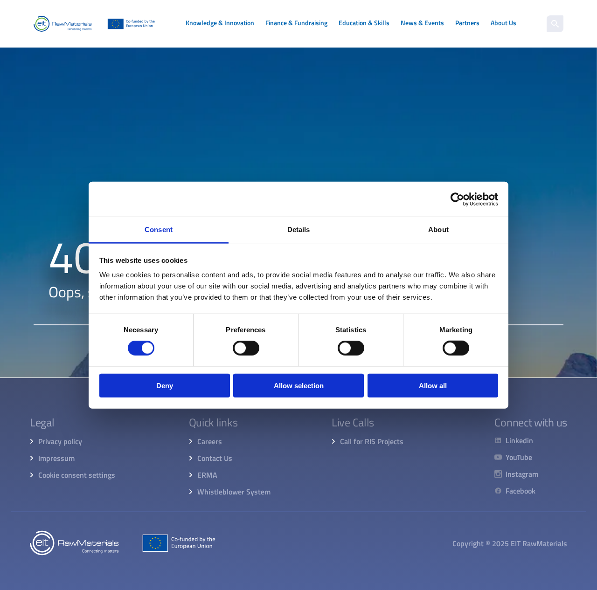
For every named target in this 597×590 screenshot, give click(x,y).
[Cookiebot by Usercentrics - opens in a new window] (457, 199)
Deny (164, 386)
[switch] (246, 348)
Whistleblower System (234, 491)
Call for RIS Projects (371, 441)
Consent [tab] (159, 229)
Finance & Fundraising (296, 22)
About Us (503, 22)
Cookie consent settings (76, 475)
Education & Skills (364, 22)
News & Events (422, 22)
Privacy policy (60, 441)
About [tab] (438, 229)
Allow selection (299, 386)
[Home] (94, 24)
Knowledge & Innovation (220, 22)
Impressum (56, 458)
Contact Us (214, 458)
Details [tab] (298, 229)
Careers (209, 441)
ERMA (207, 475)
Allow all (433, 386)
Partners (467, 22)
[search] (555, 23)
